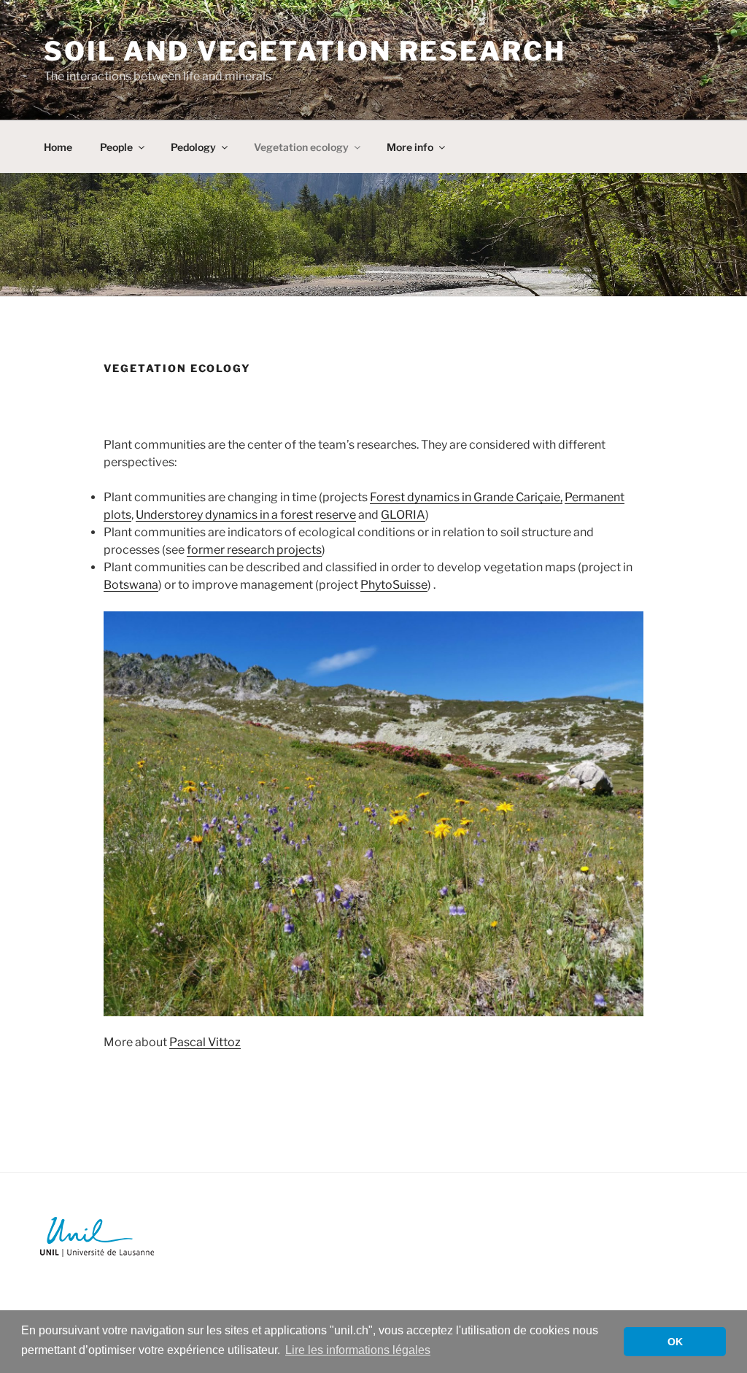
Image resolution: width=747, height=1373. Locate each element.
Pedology (193, 147)
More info (410, 147)
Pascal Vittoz (205, 1042)
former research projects (254, 550)
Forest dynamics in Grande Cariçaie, (466, 497)
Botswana (131, 585)
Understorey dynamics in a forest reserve (246, 515)
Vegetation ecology (301, 147)
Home (58, 147)
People (116, 147)
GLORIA (403, 515)
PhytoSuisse (393, 585)
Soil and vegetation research (305, 51)
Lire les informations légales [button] (357, 1350)
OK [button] (675, 1341)
